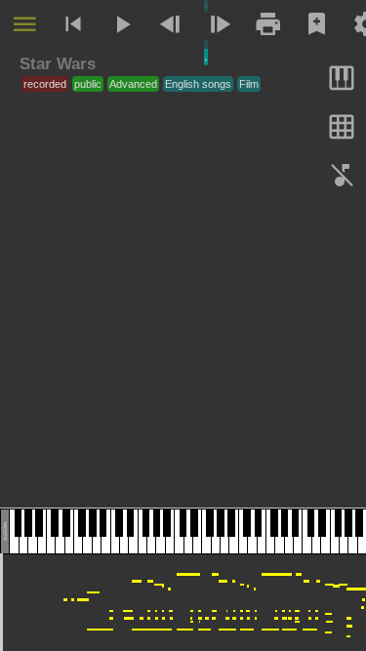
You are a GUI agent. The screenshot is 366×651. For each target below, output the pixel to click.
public (88, 84)
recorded (44, 84)
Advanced (133, 84)
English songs (198, 84)
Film (249, 84)
